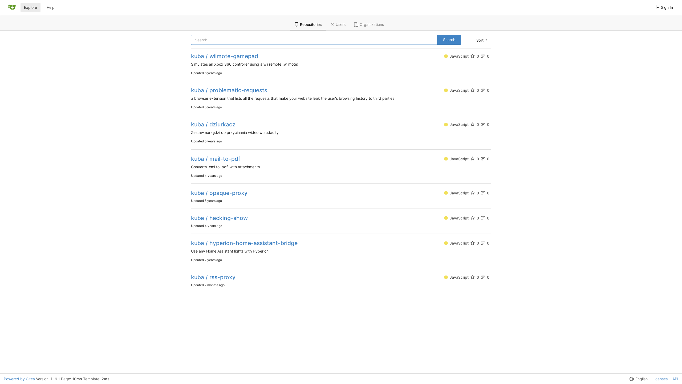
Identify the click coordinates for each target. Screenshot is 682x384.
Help (51, 7)
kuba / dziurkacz (213, 124)
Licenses (660, 379)
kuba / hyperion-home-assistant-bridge (244, 243)
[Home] (12, 7)
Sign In (667, 7)
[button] (481, 40)
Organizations (372, 24)
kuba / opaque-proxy (219, 193)
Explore (30, 7)
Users (341, 24)
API (675, 379)
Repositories (311, 24)
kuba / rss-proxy (213, 277)
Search (449, 39)
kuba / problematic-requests (229, 90)
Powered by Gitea (19, 379)
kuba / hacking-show (219, 218)
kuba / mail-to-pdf (215, 158)
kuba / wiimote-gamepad (224, 56)
